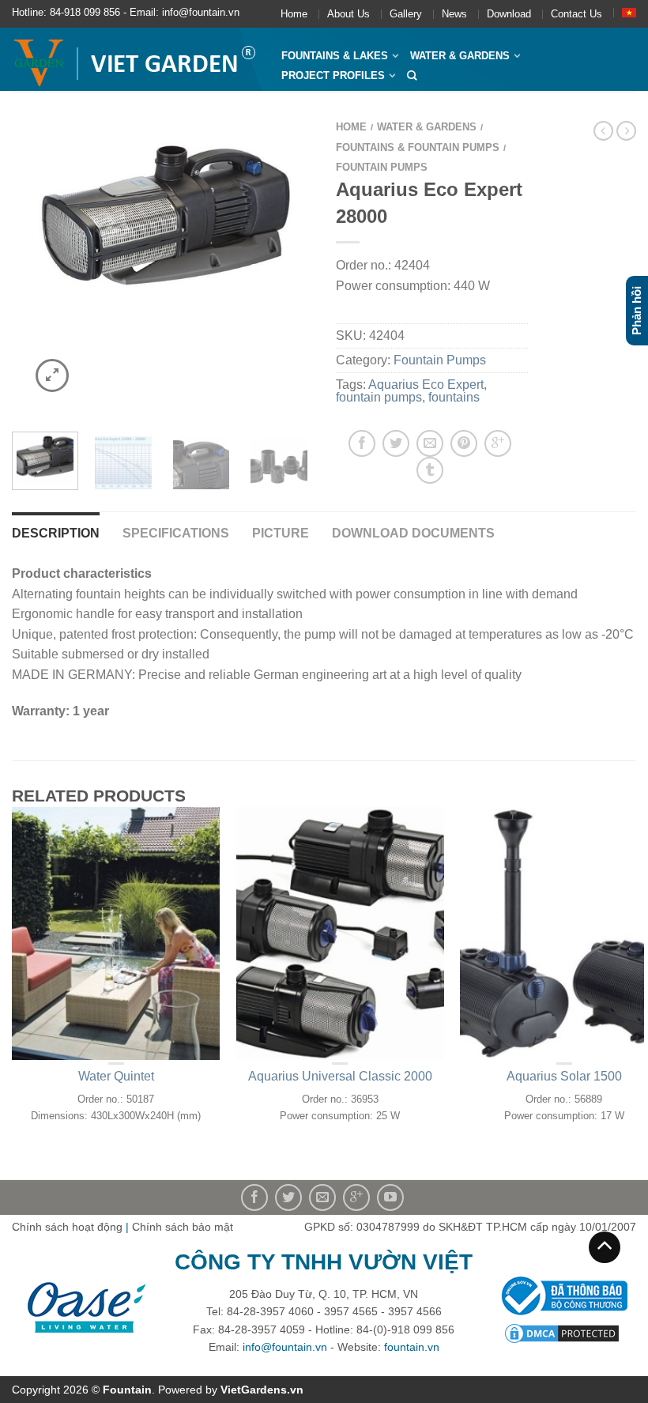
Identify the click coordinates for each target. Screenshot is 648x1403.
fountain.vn (411, 1347)
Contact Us (576, 14)
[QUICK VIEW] (116, 933)
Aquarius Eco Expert (426, 384)
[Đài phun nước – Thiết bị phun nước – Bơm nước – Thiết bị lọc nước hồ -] (135, 59)
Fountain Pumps (382, 167)
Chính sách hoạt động (67, 1226)
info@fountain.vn (285, 1347)
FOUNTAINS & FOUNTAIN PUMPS (417, 147)
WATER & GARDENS (460, 56)
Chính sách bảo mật (182, 1226)
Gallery (406, 14)
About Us (348, 14)
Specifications (175, 533)
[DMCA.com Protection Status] (562, 1332)
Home (294, 14)
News (454, 14)
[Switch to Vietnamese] (629, 12)
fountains (454, 397)
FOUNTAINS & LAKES (334, 56)
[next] (296, 265)
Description (56, 533)
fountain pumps (379, 397)
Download (509, 14)
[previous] (27, 265)
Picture (280, 533)
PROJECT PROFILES (333, 75)
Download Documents (413, 533)
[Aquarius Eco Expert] (162, 216)
